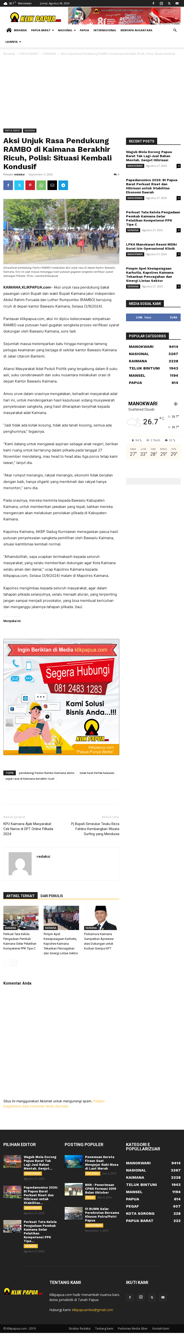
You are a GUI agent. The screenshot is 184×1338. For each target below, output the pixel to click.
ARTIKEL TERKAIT (20, 896)
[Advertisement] (92, 92)
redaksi (19, 174)
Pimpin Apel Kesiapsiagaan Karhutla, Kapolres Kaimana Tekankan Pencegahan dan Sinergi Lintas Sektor (61, 943)
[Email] (52, 185)
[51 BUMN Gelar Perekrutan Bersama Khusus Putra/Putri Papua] (74, 1213)
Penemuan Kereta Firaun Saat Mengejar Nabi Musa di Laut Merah (101, 1162)
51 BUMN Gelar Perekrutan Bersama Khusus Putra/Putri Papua (102, 1214)
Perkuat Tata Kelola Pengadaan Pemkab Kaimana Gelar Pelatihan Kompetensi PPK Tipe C (153, 218)
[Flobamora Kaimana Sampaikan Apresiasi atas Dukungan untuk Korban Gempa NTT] (101, 918)
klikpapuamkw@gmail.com (92, 1309)
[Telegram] (63, 185)
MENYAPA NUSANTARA (136, 30)
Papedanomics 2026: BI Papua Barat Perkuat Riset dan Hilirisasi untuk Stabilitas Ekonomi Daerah (151, 186)
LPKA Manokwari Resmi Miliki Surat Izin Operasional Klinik (151, 246)
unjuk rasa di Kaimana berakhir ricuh (30, 778)
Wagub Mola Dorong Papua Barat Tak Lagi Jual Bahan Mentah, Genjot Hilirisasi (149, 156)
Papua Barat (41, 30)
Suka (173, 317)
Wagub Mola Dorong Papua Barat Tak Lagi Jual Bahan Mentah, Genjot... (40, 1162)
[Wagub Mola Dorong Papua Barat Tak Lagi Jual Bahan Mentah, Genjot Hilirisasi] (12, 1161)
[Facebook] (153, 3)
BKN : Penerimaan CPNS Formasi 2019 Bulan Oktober (100, 1188)
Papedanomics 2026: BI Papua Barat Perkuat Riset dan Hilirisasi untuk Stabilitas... (41, 1195)
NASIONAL (92, 1173)
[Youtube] (177, 3)
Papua (84, 30)
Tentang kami (104, 1328)
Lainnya (12, 41)
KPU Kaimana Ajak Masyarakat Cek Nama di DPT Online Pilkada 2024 (28, 829)
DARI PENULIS (51, 896)
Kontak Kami (160, 1328)
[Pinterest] (30, 185)
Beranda (20, 30)
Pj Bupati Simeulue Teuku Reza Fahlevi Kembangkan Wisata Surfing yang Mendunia (95, 829)
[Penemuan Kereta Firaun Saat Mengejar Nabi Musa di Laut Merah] (74, 1161)
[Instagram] (161, 3)
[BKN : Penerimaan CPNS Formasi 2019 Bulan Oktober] (74, 1189)
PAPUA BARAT (29, 54)
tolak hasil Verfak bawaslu (97, 773)
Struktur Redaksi (80, 1328)
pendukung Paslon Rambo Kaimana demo (47, 773)
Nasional (65, 30)
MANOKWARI (135, 165)
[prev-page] (6, 963)
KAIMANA (49, 54)
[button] (175, 30)
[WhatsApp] (41, 185)
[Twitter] (169, 3)
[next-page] (14, 963)
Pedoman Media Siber (133, 1328)
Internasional (104, 30)
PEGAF (90, 1197)
